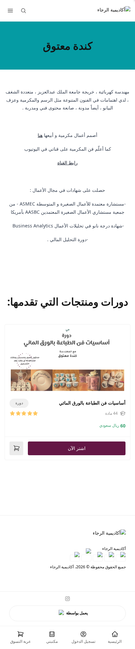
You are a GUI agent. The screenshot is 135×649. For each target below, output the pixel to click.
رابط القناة (67, 162)
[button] (20, 637)
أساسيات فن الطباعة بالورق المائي (92, 403)
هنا (40, 135)
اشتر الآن (77, 448)
